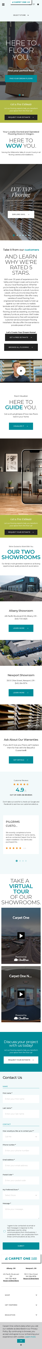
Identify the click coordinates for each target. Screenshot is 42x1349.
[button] (30, 4)
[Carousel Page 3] (20, 235)
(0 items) (38, 4)
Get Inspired (11, 1305)
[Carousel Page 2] (23, 95)
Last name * (7, 1108)
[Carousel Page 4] (23, 235)
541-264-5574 (31, 1276)
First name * (7, 1093)
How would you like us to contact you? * (18, 1131)
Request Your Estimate (19, 117)
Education (10, 1315)
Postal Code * (8, 1174)
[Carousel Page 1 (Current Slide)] (20, 95)
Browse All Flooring (19, 347)
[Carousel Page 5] (25, 235)
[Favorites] (34, 4)
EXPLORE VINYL (18, 214)
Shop (7, 1295)
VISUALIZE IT (18, 426)
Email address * (9, 1160)
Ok (21, 1341)
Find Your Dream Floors (21, 78)
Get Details (18, 760)
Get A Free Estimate (19, 337)
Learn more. (30, 1337)
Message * (7, 1203)
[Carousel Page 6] (28, 235)
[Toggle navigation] (3, 4)
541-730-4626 (11, 1279)
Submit (21, 1246)
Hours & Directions (11, 1281)
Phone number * (9, 1145)
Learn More (18, 628)
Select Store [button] (19, 15)
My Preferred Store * (11, 1189)
